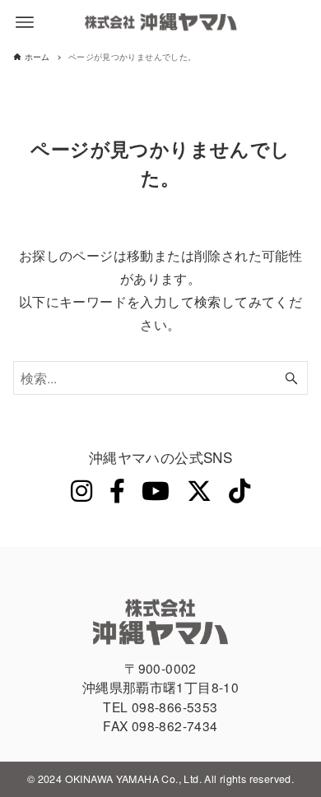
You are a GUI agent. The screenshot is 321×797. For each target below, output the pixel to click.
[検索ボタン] (291, 378)
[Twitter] (199, 489)
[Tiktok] (239, 489)
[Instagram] (81, 489)
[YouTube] (156, 489)
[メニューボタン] (24, 22)
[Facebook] (117, 489)
